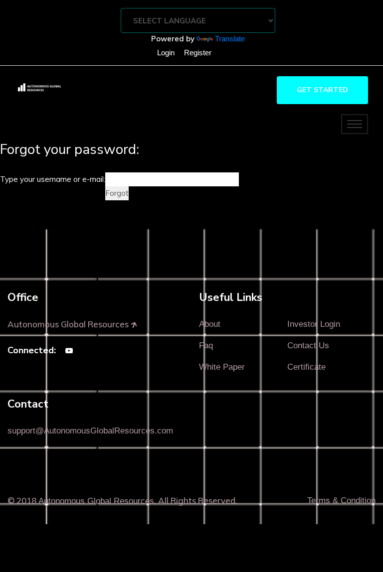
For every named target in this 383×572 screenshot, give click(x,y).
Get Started (322, 90)
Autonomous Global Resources (96, 501)
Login (166, 52)
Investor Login (313, 324)
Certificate (306, 367)
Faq (206, 345)
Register (197, 52)
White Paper (222, 367)
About (209, 324)
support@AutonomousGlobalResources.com (90, 430)
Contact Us (308, 345)
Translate (230, 38)
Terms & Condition (341, 500)
